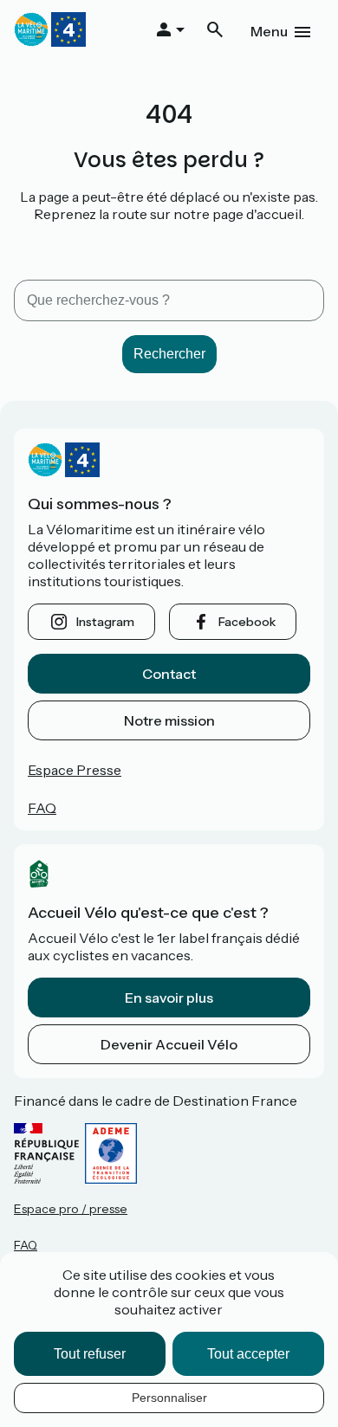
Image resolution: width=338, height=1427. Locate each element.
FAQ (42, 808)
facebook (247, 622)
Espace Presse (74, 769)
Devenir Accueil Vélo (169, 1044)
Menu (269, 31)
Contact (169, 673)
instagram (105, 622)
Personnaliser (169, 1397)
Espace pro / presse (70, 1209)
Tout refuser (90, 1353)
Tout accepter (248, 1353)
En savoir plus (169, 997)
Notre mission (169, 720)
